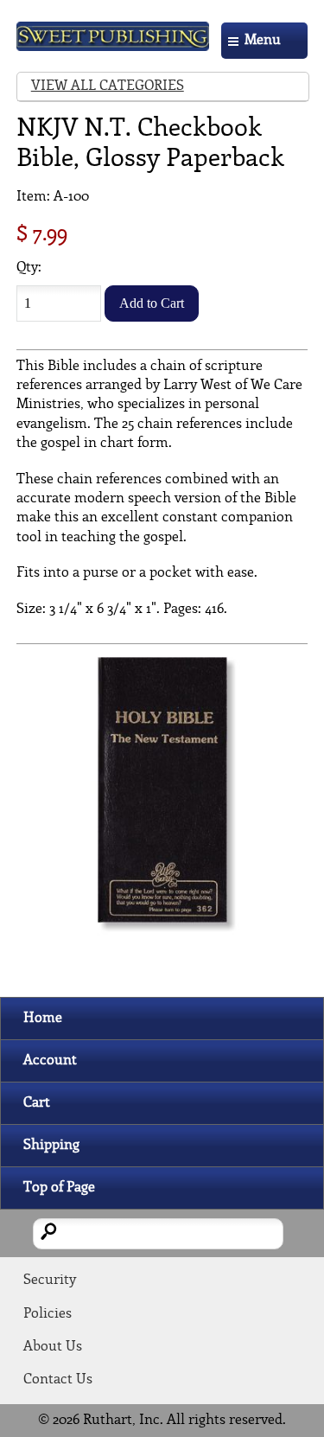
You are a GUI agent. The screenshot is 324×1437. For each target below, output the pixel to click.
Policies (47, 1313)
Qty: (28, 267)
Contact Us (57, 1379)
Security (49, 1280)
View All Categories (107, 86)
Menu (263, 40)
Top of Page (59, 1187)
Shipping (51, 1145)
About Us (52, 1346)
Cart (36, 1102)
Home (42, 1018)
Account (50, 1060)
